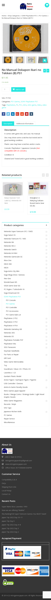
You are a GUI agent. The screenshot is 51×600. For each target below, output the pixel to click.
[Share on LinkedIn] (13, 114)
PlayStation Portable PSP (13, 340)
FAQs (4, 483)
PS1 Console (11, 300)
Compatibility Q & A (9, 480)
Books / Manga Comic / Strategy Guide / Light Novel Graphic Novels (24, 395)
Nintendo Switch (10, 249)
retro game (32, 105)
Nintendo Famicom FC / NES (15, 239)
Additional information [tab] (24, 123)
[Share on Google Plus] (17, 114)
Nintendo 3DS (9, 333)
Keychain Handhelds (11, 351)
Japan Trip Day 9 (8, 521)
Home (4, 16)
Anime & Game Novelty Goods (16, 387)
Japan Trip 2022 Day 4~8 (11, 525)
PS (17, 105)
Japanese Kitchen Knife (12, 411)
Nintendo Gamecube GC (13, 257)
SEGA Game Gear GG (12, 286)
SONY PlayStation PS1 (29, 16)
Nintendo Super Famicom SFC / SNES (18, 231)
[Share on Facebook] (3, 114)
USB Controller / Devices (13, 383)
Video (39, 105)
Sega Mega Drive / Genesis (14, 275)
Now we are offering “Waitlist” (13, 510)
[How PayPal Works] (22, 552)
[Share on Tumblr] (31, 114)
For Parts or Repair (11, 354)
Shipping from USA (9, 487)
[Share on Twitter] (8, 114)
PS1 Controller (11, 307)
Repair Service (9, 419)
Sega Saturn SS (10, 235)
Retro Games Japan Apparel (14, 391)
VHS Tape (7, 408)
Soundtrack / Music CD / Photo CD (17, 369)
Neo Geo (7, 278)
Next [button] (45, 38)
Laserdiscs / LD (10, 373)
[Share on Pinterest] (26, 114)
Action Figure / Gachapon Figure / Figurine (20, 380)
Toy (5, 365)
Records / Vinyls (10, 404)
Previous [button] (6, 38)
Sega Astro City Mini (11, 271)
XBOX (6, 268)
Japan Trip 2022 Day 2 (10, 532)
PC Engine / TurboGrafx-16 (14, 289)
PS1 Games (43, 16)
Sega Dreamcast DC (12, 293)
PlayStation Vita (10, 344)
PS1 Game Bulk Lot (13, 315)
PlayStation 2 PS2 (10, 318)
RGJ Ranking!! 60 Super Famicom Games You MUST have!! (24, 514)
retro (25, 105)
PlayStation (10, 105)
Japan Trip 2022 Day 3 (10, 528)
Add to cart (20, 89)
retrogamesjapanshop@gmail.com (18, 460)
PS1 (20, 105)
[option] (25, 38)
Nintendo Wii (9, 242)
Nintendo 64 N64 (10, 253)
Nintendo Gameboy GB (13, 329)
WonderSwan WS (10, 282)
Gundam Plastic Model (12, 376)
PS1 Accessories (12, 311)
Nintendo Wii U (9, 246)
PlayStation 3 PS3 (10, 322)
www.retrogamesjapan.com (16, 464)
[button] (45, 61)
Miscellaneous (9, 422)
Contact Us (6, 494)
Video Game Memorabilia (13, 362)
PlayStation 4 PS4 (10, 325)
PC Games (8, 415)
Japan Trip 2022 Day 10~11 (12, 517)
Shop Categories (14, 16)
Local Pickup (6, 490)
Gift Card (7, 358)
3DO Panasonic (10, 347)
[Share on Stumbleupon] (22, 114)
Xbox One (7, 260)
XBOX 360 (8, 264)
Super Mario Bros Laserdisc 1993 (14, 506)
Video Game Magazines (13, 401)
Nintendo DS (9, 336)
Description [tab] (8, 123)
